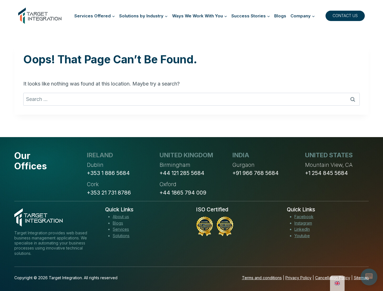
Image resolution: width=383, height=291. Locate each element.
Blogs (280, 16)
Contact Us (345, 15)
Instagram (303, 223)
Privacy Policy (298, 277)
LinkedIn (302, 229)
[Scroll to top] (368, 266)
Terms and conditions (262, 277)
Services (121, 229)
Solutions (121, 235)
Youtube (302, 235)
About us (121, 216)
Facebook (303, 216)
